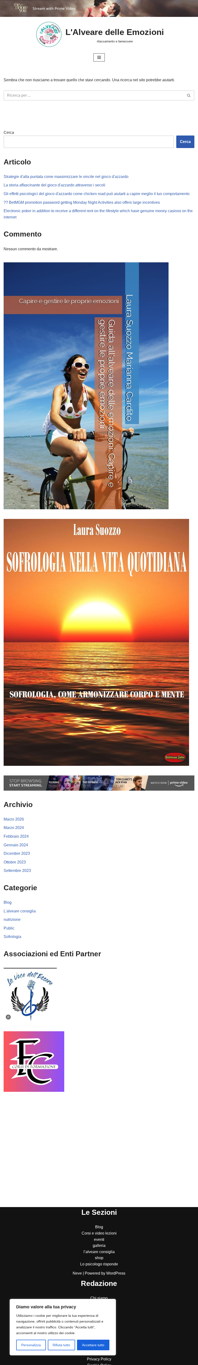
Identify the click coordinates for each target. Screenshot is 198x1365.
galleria (99, 1245)
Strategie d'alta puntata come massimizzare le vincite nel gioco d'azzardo (66, 177)
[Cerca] (189, 95)
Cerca (9, 132)
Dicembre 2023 (17, 853)
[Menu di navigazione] (99, 57)
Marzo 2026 (14, 819)
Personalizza (31, 1345)
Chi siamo (99, 1298)
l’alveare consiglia (99, 1252)
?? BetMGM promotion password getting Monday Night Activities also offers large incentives (82, 202)
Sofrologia (12, 937)
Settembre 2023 (17, 871)
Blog (8, 902)
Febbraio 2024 (16, 836)
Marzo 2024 (14, 828)
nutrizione (12, 919)
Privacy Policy (99, 1359)
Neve (77, 1273)
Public (9, 928)
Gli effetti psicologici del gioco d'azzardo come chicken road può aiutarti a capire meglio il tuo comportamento (97, 194)
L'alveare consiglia (20, 911)
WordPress (115, 1273)
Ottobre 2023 (15, 862)
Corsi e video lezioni (99, 1233)
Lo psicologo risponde (99, 1264)
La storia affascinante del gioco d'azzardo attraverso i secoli (54, 185)
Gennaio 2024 (16, 845)
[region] (63, 1327)
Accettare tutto (93, 1345)
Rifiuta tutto (61, 1345)
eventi (99, 1239)
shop (99, 1258)
